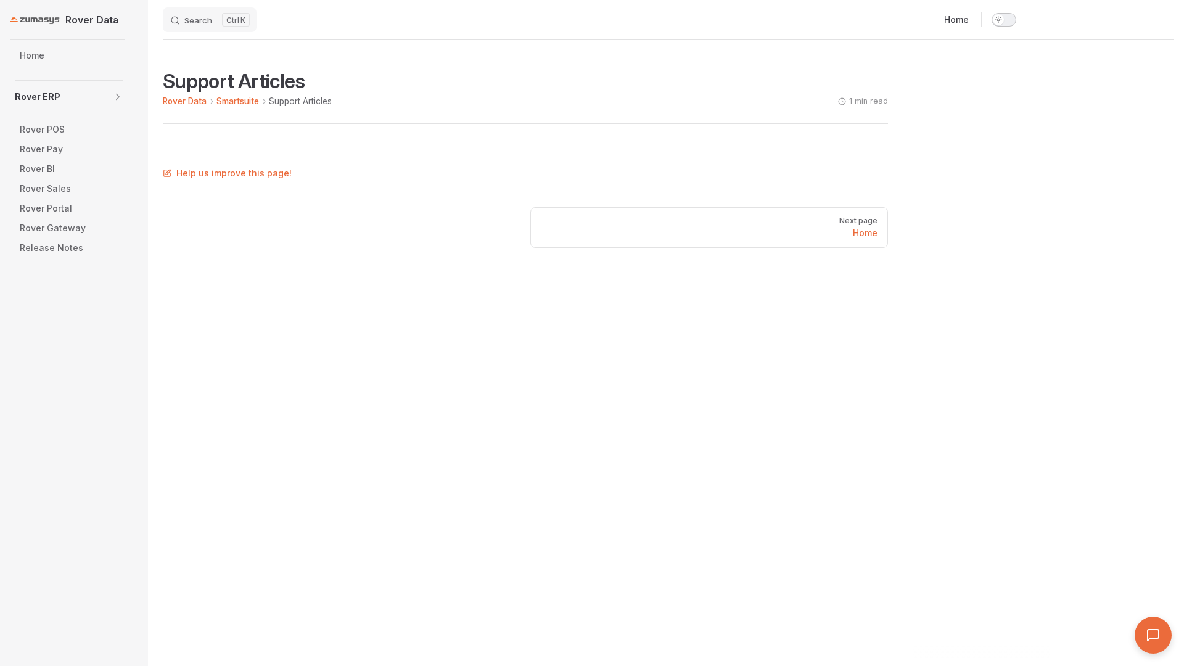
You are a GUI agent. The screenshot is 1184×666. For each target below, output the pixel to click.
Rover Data (185, 101)
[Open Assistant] (1153, 635)
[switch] (1004, 20)
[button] (118, 97)
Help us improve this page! (234, 173)
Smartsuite (237, 101)
